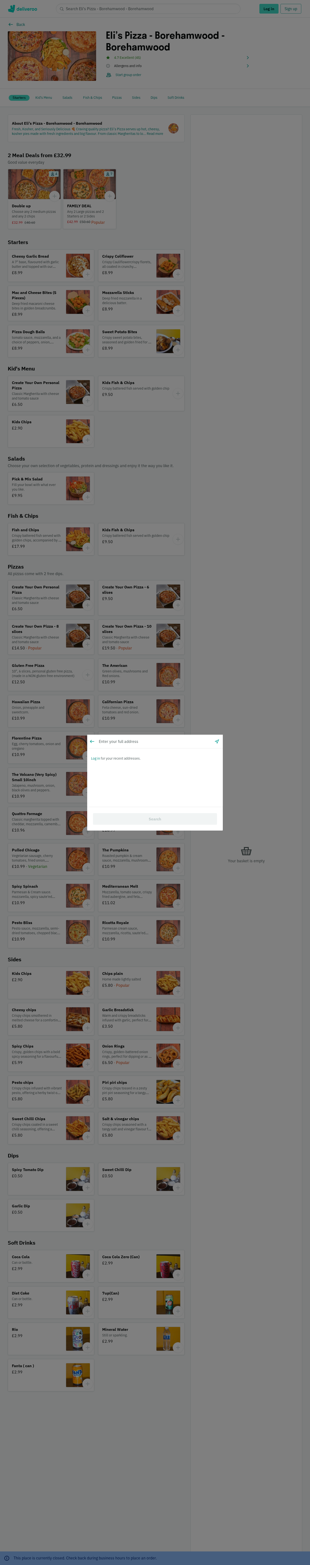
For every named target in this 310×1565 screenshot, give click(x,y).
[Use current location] (217, 741)
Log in (95, 758)
